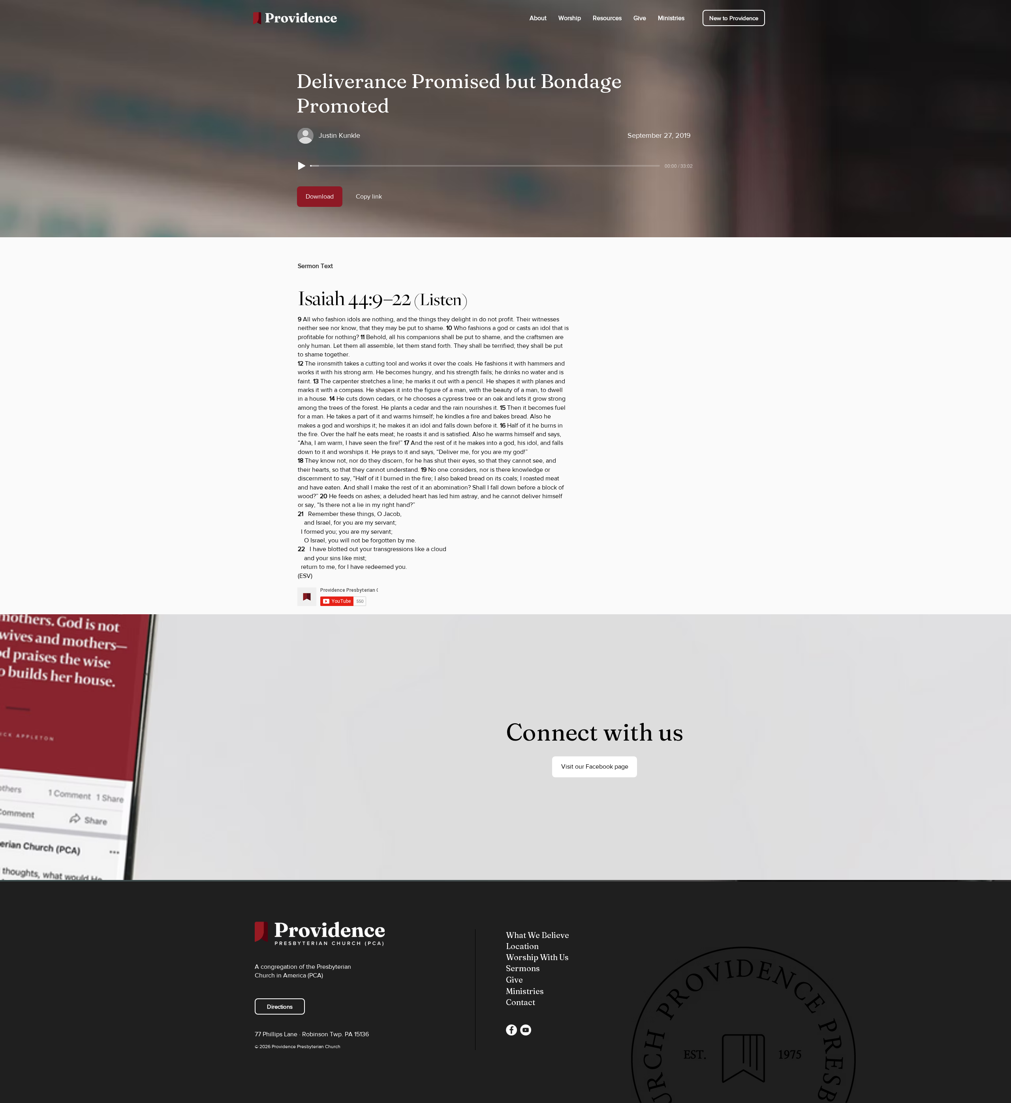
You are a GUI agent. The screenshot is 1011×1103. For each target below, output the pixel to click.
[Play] (301, 166)
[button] (538, 18)
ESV (305, 575)
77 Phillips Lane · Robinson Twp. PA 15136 (312, 1034)
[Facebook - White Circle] (511, 1029)
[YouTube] (525, 1029)
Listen (441, 300)
